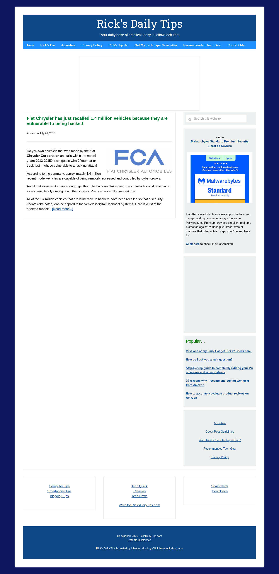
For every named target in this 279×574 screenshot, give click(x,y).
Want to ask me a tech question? (220, 440)
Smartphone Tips (59, 491)
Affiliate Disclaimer (140, 540)
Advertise (220, 423)
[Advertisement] (219, 294)
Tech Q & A (139, 486)
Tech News (140, 496)
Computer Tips (59, 486)
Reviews (139, 491)
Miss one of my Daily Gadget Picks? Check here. (219, 351)
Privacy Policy (220, 457)
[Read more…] (62, 209)
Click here (158, 548)
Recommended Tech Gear (219, 448)
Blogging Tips (59, 496)
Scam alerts (219, 486)
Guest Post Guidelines (220, 431)
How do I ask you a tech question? (209, 359)
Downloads (220, 491)
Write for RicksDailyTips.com (139, 505)
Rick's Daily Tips (139, 23)
